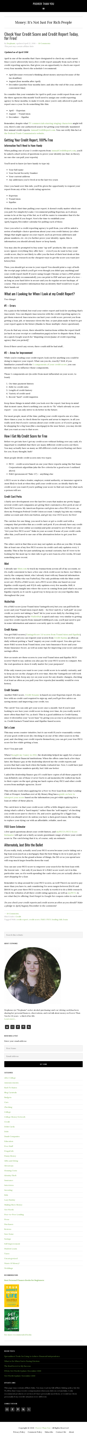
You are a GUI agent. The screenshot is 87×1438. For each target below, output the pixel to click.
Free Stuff (8, 1146)
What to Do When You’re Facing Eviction (21, 1361)
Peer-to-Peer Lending (14, 1214)
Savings (7, 1239)
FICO (48, 919)
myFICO (72, 893)
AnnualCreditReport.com (43, 130)
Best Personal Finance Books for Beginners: (24, 1280)
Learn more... (10, 1019)
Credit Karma (60, 637)
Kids (6, 1195)
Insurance (8, 1180)
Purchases (8, 1224)
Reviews (7, 1229)
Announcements (11, 1083)
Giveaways (8, 1166)
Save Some (9, 1234)
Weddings (8, 1268)
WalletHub (36, 616)
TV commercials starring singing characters (50, 123)
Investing (8, 1190)
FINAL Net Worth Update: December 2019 (22, 1371)
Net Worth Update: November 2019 (19, 1376)
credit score (34, 919)
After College (10, 1078)
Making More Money (13, 1205)
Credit (18, 916)
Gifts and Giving (11, 1161)
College (7, 1112)
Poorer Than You (43, 4)
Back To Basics (10, 1087)
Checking (8, 1107)
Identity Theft (10, 1175)
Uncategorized (11, 1258)
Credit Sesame (32, 695)
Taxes (6, 1253)
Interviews (9, 1185)
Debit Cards (9, 1126)
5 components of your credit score (50, 364)
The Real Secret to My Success (17, 1366)
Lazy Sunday (9, 1200)
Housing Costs (10, 1170)
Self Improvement (12, 1244)
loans (65, 919)
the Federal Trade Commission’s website (24, 133)
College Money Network (14, 1117)
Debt (6, 1131)
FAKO (43, 919)
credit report (22, 919)
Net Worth (9, 1209)
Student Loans (10, 1249)
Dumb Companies (12, 1136)
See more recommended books (17, 1335)
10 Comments (44, 43)
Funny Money (10, 1156)
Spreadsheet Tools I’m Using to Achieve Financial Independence (32, 1356)
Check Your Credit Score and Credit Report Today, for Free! (41, 36)
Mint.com (22, 568)
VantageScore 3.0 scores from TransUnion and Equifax (53, 634)
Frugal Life (9, 1151)
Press (6, 1219)
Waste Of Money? (12, 1263)
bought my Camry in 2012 (24, 755)
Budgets (7, 1097)
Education (8, 1141)
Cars (6, 1102)
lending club (57, 919)
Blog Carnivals (10, 1092)
